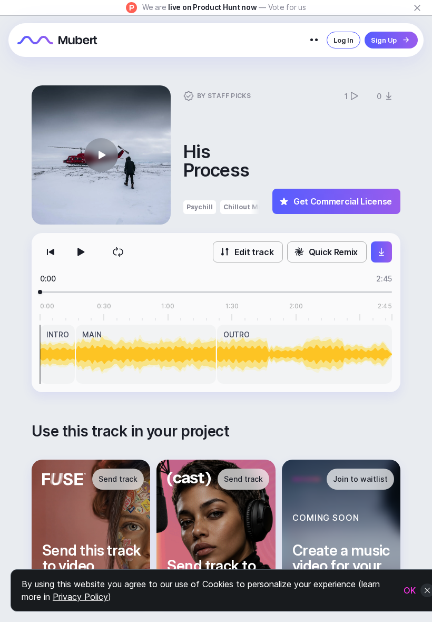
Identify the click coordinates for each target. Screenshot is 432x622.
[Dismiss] (417, 8)
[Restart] (50, 252)
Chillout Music (247, 207)
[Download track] (381, 252)
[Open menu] (314, 40)
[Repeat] (118, 252)
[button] (101, 155)
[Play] (80, 252)
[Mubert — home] (57, 40)
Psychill (199, 207)
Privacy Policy (80, 596)
